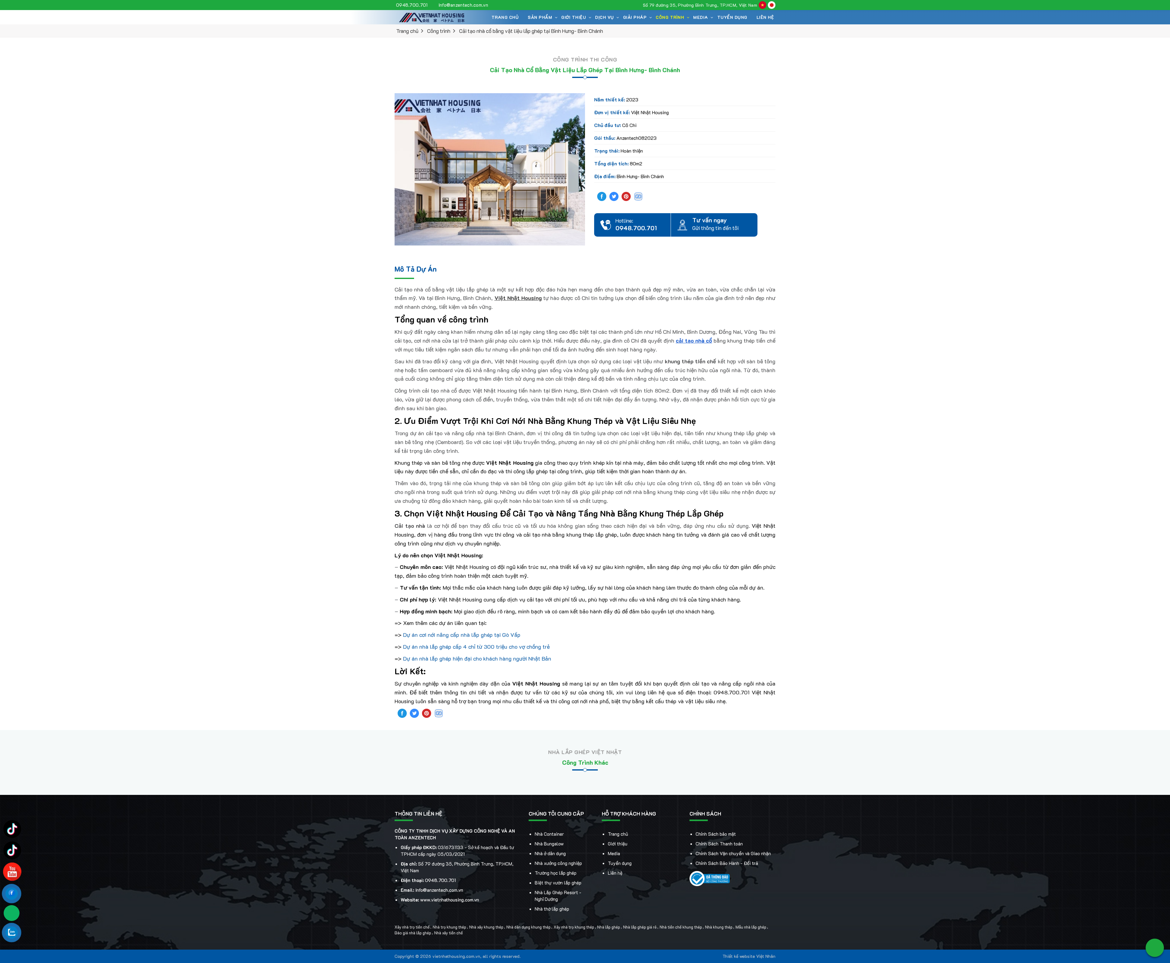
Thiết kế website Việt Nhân (748, 956)
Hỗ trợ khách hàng (629, 813)
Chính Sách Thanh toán (719, 844)
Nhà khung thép (718, 927)
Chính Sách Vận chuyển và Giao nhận (733, 853)
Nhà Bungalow (549, 844)
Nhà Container (549, 834)
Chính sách (705, 813)
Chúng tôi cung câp (556, 813)
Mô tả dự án (416, 268)
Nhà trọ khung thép (449, 927)
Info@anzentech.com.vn (463, 5)
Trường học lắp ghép (555, 873)
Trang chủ (505, 17)
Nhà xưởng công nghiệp (558, 863)
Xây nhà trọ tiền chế (412, 927)
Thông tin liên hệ (418, 813)
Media (614, 853)
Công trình (670, 17)
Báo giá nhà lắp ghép (413, 932)
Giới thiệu (617, 844)
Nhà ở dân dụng (550, 853)
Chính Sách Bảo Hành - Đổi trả (727, 863)
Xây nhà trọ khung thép (574, 927)
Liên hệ (765, 17)
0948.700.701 (412, 5)
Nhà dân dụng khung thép (528, 927)
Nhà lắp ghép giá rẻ (640, 927)
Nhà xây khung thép (486, 927)
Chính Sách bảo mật (716, 834)
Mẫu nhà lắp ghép (751, 927)
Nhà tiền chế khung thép (681, 927)
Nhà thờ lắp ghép (552, 909)
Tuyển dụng (732, 17)
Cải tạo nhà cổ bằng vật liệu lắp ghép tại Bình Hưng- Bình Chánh (531, 30)
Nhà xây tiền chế (448, 932)
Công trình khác (585, 762)
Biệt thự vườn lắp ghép (558, 883)
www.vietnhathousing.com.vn (449, 900)
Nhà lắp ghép (608, 927)
